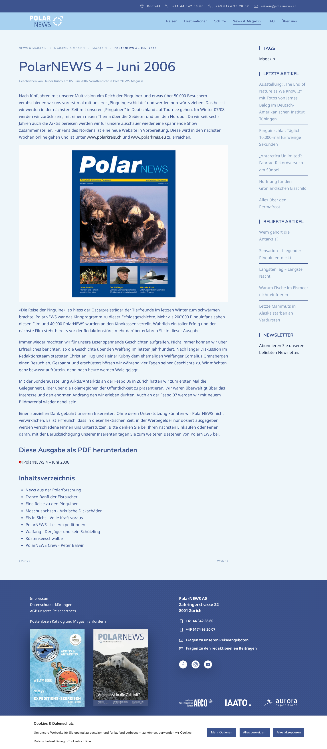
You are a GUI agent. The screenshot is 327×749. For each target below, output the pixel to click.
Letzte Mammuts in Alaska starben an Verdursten (277, 313)
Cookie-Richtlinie (79, 741)
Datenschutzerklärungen (51, 604)
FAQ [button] (271, 21)
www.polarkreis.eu (148, 137)
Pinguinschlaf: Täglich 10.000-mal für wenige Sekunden (280, 137)
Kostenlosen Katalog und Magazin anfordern (68, 621)
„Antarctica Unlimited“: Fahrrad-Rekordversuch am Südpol (281, 162)
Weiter (221, 561)
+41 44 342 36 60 (188, 6)
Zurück (25, 561)
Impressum (39, 598)
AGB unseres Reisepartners (53, 610)
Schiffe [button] (220, 21)
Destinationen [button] (196, 21)
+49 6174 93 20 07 (232, 6)
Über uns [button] (289, 21)
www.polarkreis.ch (104, 137)
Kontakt (154, 6)
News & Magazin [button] (247, 21)
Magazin (267, 58)
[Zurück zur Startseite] (46, 21)
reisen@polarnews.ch (279, 6)
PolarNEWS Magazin (128, 81)
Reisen (172, 21)
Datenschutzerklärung (49, 741)
